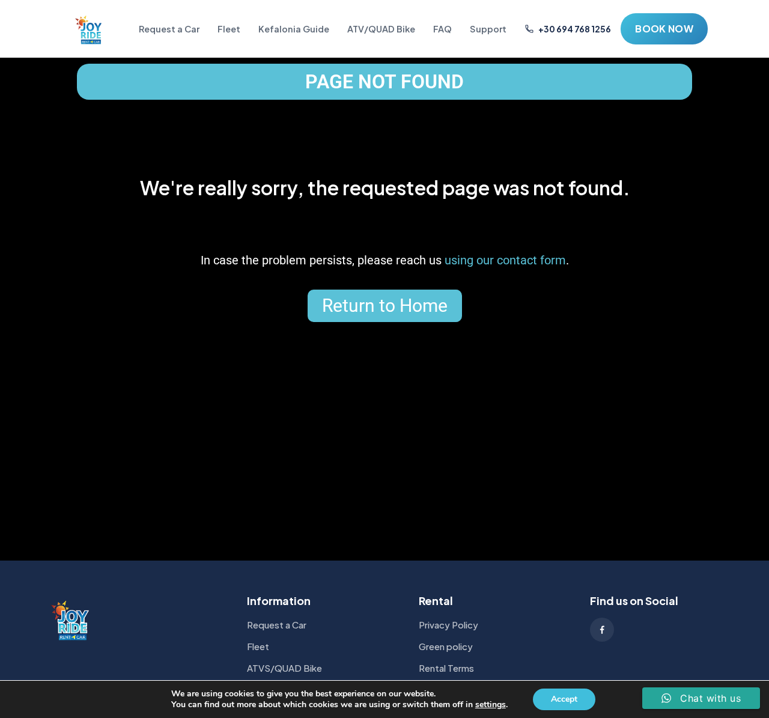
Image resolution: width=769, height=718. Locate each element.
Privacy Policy (448, 624)
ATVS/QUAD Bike (284, 668)
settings (490, 704)
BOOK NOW (664, 28)
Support (488, 28)
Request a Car (169, 28)
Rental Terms (446, 668)
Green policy (446, 646)
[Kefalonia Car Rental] (89, 29)
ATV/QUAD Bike (381, 28)
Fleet (228, 28)
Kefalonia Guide (293, 28)
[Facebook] (602, 630)
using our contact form (505, 260)
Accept (564, 699)
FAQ (442, 28)
